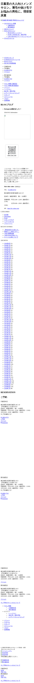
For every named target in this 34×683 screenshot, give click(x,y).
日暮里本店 (11, 25)
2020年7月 (7, 345)
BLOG (8, 61)
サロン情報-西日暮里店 (11, 85)
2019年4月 (7, 371)
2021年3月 (7, 332)
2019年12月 (7, 357)
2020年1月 (7, 355)
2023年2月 (7, 301)
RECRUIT (10, 63)
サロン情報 (7, 606)
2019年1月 (7, 377)
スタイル (7, 622)
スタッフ (7, 95)
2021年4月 (7, 331)
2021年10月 (7, 321)
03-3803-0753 (8, 70)
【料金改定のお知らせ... (11, 230)
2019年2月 (7, 375)
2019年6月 (7, 368)
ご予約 (3, 419)
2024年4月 (7, 286)
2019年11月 (7, 358)
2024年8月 (7, 279)
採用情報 (7, 100)
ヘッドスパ (7, 89)
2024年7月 (7, 280)
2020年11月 (7, 338)
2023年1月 (7, 303)
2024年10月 (7, 275)
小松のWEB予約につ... (11, 235)
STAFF (9, 57)
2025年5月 (7, 262)
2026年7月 (7, 245)
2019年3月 (7, 373)
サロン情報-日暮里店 (10, 83)
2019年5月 (7, 370)
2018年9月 (7, 384)
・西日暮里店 (12, 609)
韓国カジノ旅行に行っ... (11, 231)
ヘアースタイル (9, 221)
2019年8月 (7, 364)
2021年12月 (7, 319)
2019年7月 (7, 366)
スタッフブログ (9, 220)
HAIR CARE (17, 34)
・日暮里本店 (12, 608)
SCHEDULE (12, 59)
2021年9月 (7, 323)
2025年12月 (7, 254)
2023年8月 (7, 295)
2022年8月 (7, 312)
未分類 (6, 214)
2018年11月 (7, 381)
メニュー (7, 87)
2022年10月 (7, 308)
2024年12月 (7, 271)
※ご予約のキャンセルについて (10, 602)
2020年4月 (7, 349)
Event (5, 218)
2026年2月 (7, 253)
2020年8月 (7, 344)
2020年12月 (7, 336)
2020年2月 (7, 353)
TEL (5, 672)
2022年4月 (7, 316)
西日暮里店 (11, 27)
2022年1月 (7, 318)
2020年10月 (7, 340)
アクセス (7, 72)
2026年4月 (7, 251)
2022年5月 (7, 314)
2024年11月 (7, 273)
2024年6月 (7, 282)
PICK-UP (9, 31)
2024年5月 (7, 284)
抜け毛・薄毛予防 (9, 91)
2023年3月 (7, 299)
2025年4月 (7, 264)
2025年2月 (7, 267)
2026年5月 (7, 249)
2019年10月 (7, 360)
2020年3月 (7, 351)
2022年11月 (7, 306)
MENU (9, 29)
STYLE (9, 38)
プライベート (8, 223)
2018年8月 (7, 386)
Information (7, 216)
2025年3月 (7, 266)
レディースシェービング (12, 93)
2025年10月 (7, 258)
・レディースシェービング (16, 617)
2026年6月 (7, 247)
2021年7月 (7, 327)
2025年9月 (7, 260)
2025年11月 (7, 256)
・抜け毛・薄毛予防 (14, 615)
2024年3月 (7, 288)
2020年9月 (7, 342)
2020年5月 (7, 347)
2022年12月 (7, 305)
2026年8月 (7, 243)
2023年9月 (7, 293)
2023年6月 (7, 297)
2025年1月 (7, 269)
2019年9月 (7, 362)
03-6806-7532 (8, 79)
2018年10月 (7, 383)
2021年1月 (7, 334)
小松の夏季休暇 (9, 233)
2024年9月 (7, 277)
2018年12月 (7, 379)
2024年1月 (7, 290)
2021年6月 (7, 329)
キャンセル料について (11, 237)
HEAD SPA (15, 33)
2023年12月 (7, 292)
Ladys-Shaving (19, 36)
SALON (10, 23)
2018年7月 (7, 388)
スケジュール (8, 96)
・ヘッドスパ (12, 613)
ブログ (6, 98)
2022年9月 (7, 310)
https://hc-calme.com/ (13, 208)
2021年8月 (7, 325)
